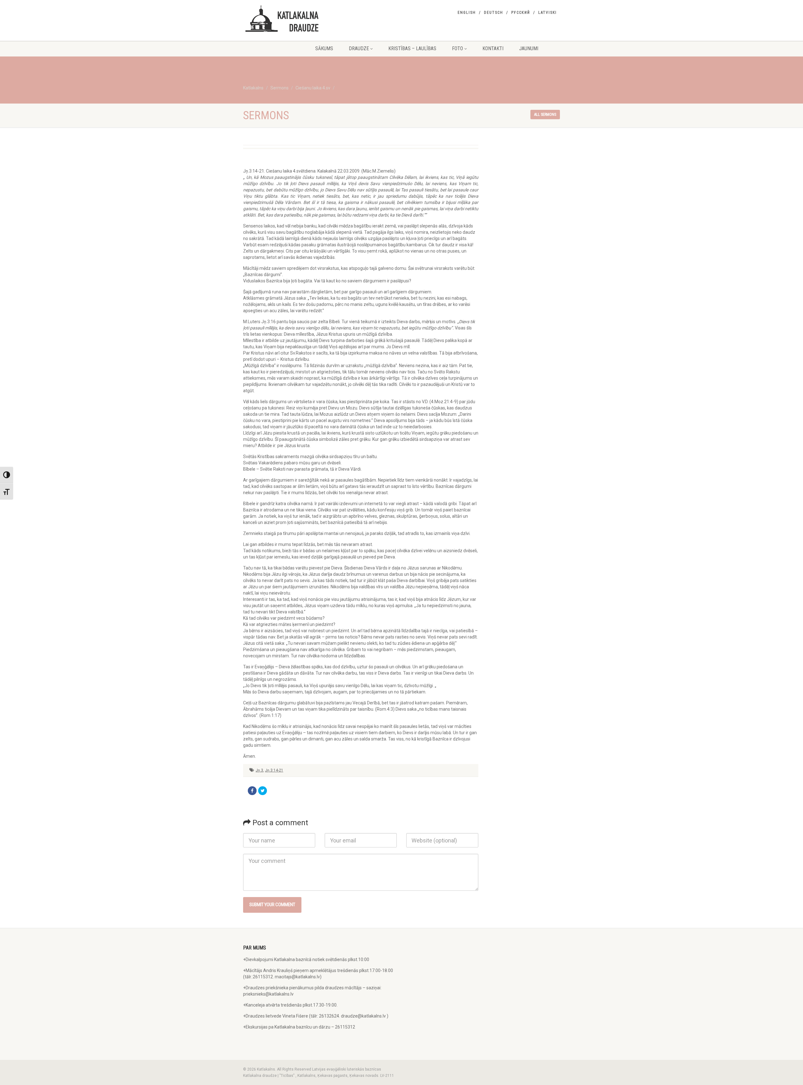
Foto (457, 48)
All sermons (545, 114)
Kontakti (492, 48)
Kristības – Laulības (412, 48)
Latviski (547, 12)
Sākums (324, 48)
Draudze (359, 48)
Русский (520, 12)
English (467, 12)
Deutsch (493, 12)
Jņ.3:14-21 (274, 770)
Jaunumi (528, 48)
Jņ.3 (259, 770)
